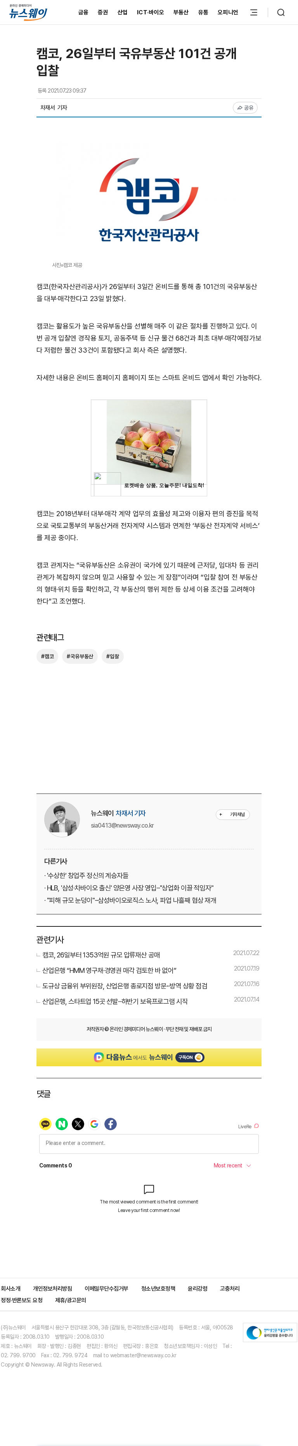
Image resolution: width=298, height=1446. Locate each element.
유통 (203, 12)
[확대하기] (149, 146)
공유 (249, 108)
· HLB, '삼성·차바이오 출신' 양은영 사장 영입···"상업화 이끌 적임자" (128, 888)
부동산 (181, 12)
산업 (123, 12)
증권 (103, 12)
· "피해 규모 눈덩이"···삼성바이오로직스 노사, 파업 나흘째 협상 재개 (130, 900)
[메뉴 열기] (254, 12)
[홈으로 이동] (28, 12)
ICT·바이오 (150, 12)
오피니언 (228, 12)
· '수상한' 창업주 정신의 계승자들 (86, 875)
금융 (83, 12)
